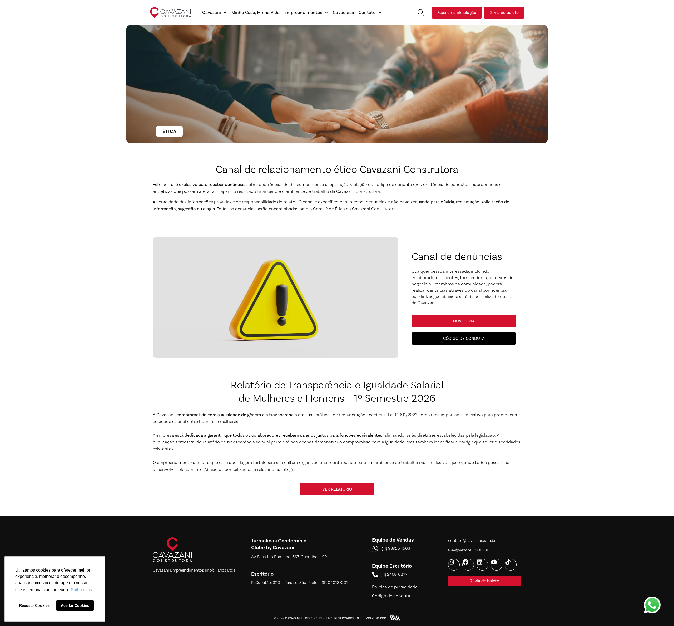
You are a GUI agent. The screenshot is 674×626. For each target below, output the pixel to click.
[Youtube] (496, 565)
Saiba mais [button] (81, 590)
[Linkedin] (482, 565)
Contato (367, 12)
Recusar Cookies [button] (34, 605)
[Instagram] (454, 565)
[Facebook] (468, 565)
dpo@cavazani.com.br (468, 549)
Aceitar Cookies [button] (75, 605)
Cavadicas (343, 12)
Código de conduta (391, 596)
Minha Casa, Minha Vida (255, 12)
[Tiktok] (511, 565)
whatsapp (652, 599)
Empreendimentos (303, 12)
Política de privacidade (395, 587)
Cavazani (211, 12)
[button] (420, 12)
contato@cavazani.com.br (471, 540)
